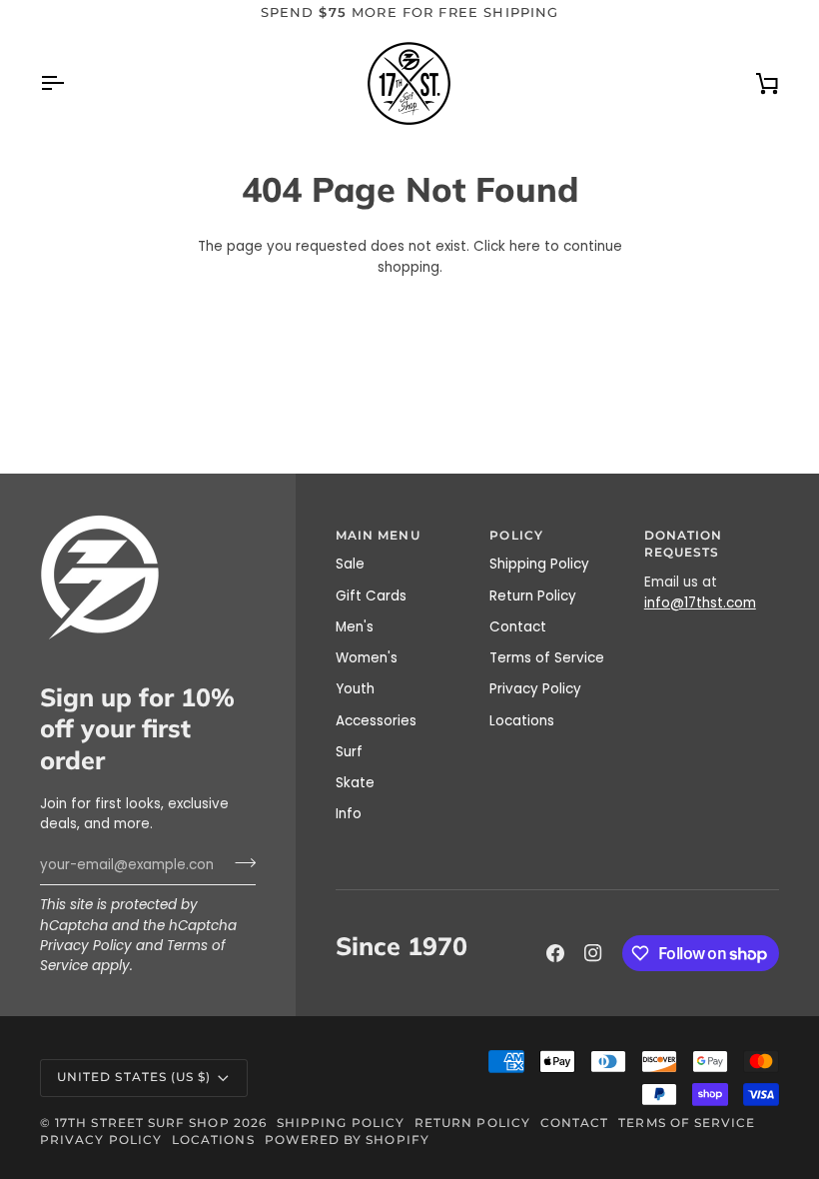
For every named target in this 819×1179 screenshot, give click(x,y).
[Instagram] (593, 953)
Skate (355, 782)
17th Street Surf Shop (142, 1123)
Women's (367, 657)
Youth (355, 688)
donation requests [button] (683, 545)
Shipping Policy (539, 564)
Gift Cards (371, 596)
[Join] (239, 862)
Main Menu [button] (378, 536)
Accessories (376, 720)
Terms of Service (546, 657)
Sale (350, 564)
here (524, 246)
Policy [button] (515, 536)
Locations (521, 720)
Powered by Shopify (347, 1140)
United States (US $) (134, 1077)
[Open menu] (70, 83)
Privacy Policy (86, 945)
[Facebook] (555, 953)
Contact (517, 626)
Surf (349, 751)
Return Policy (532, 596)
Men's (355, 626)
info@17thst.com (700, 602)
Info (349, 813)
